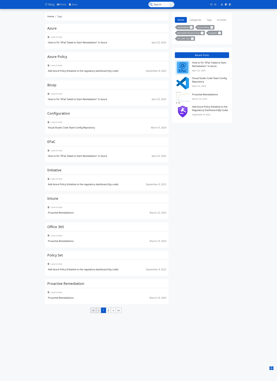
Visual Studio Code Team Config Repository (71, 127)
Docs (74, 4)
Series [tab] (181, 19)
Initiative (54, 170)
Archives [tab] (221, 19)
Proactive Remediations (61, 212)
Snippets (214, 33)
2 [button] (108, 310)
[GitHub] (211, 4)
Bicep (51, 85)
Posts (63, 4)
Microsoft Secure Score (190, 33)
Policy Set (55, 255)
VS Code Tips (185, 38)
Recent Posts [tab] (202, 55)
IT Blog (49, 4)
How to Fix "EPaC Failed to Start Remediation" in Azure (77, 42)
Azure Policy (57, 56)
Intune (52, 198)
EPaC (51, 141)
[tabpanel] (202, 33)
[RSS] (215, 4)
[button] (222, 4)
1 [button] (103, 310)
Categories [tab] (195, 19)
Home (50, 16)
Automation (184, 27)
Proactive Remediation (65, 283)
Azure (52, 28)
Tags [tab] (209, 19)
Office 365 (55, 226)
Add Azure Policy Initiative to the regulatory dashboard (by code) (83, 70)
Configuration (58, 113)
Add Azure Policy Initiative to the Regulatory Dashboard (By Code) (210, 108)
